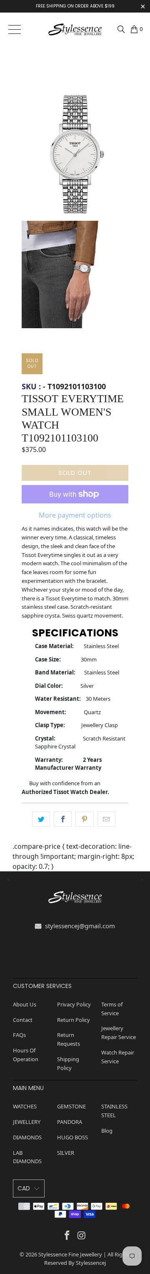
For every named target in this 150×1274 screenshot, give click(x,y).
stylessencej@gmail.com (79, 926)
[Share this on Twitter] (41, 819)
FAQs (19, 1035)
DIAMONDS (27, 1137)
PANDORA (69, 1122)
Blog (106, 1130)
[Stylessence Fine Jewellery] (75, 29)
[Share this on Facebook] (63, 819)
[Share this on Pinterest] (84, 819)
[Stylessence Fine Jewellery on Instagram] (82, 1235)
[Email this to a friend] (106, 819)
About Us (24, 1004)
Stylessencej (91, 1262)
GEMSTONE (71, 1106)
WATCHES (25, 1106)
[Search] (121, 29)
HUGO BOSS (72, 1137)
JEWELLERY (26, 1122)
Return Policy (73, 1020)
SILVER (65, 1153)
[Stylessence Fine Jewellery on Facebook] (67, 1235)
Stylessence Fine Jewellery (70, 1254)
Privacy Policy (74, 1004)
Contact (22, 1020)
